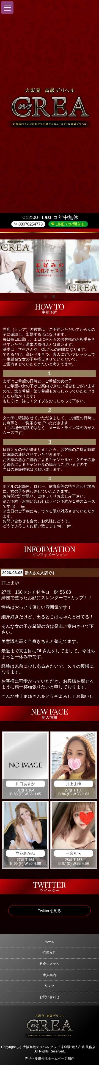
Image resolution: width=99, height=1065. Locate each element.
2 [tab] (54, 297)
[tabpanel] (49, 266)
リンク (49, 986)
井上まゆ (73, 784)
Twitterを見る (49, 910)
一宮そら (73, 853)
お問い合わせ (49, 997)
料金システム (49, 964)
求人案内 (49, 975)
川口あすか (25, 784)
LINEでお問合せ (69, 224)
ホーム (49, 942)
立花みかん (25, 853)
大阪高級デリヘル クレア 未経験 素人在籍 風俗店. (59, 1047)
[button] (7, 7)
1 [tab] (45, 297)
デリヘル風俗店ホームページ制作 (49, 1058)
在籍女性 (49, 953)
